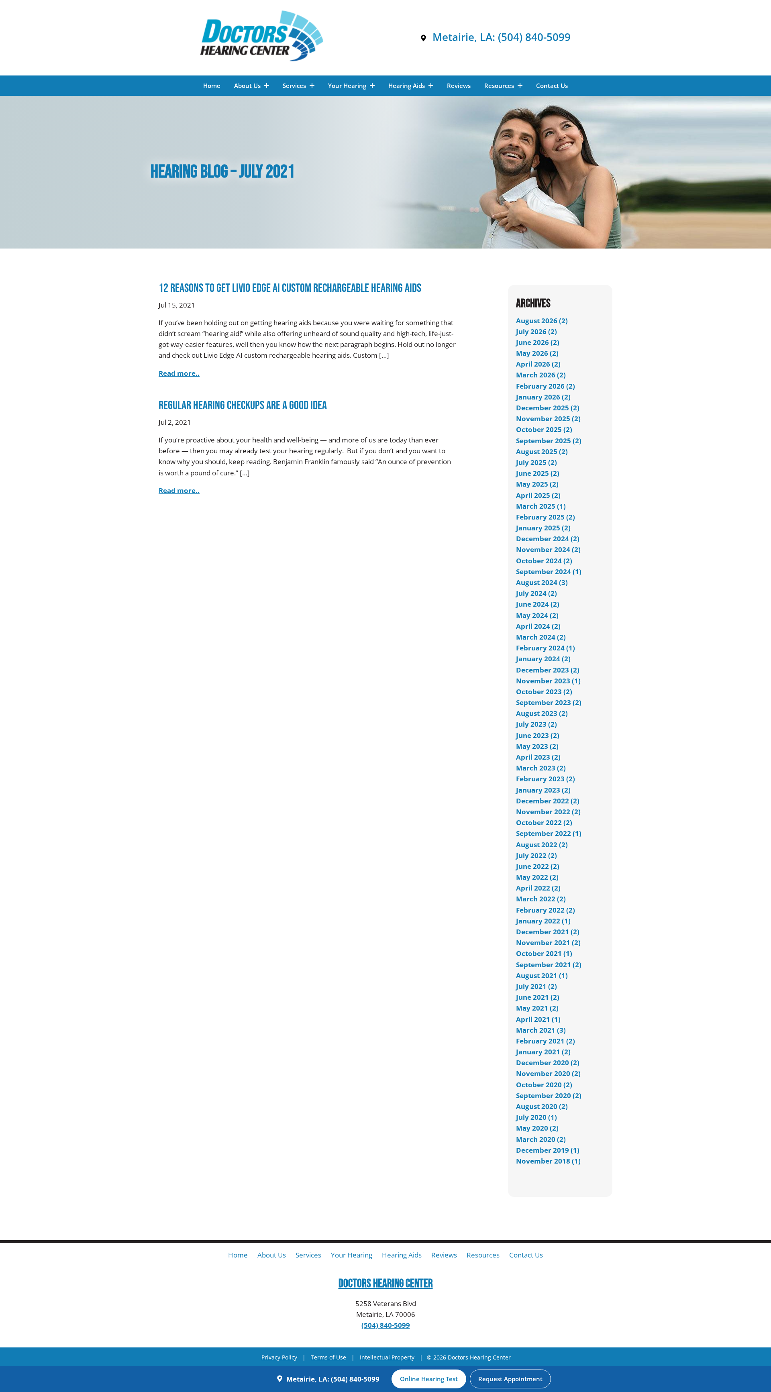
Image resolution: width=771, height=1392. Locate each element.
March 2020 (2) (541, 1139)
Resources (500, 86)
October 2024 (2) (544, 560)
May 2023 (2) (537, 746)
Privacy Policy (279, 1357)
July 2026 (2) (536, 331)
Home (211, 86)
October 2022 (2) (544, 822)
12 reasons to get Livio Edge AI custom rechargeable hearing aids (290, 288)
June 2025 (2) (537, 473)
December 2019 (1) (547, 1150)
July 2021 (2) (536, 986)
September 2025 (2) (548, 440)
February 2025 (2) (545, 517)
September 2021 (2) (548, 964)
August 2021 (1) (542, 975)
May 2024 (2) (537, 615)
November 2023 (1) (548, 680)
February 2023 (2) (545, 778)
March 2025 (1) (541, 506)
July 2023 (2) (536, 724)
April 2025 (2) (538, 495)
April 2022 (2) (538, 888)
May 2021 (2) (537, 1008)
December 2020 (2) (547, 1062)
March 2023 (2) (541, 767)
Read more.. (179, 373)
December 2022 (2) (547, 800)
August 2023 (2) (542, 713)
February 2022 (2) (545, 910)
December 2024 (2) (547, 538)
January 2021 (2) (543, 1051)
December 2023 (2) (547, 670)
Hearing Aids (407, 86)
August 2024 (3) (542, 582)
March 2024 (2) (541, 637)
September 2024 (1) (548, 571)
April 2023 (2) (538, 757)
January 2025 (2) (543, 527)
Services (295, 86)
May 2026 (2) (537, 353)
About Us (248, 86)
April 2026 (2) (538, 364)
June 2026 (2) (537, 342)
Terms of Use (328, 1357)
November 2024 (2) (548, 549)
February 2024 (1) (545, 647)
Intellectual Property (387, 1357)
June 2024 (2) (537, 604)
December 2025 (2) (547, 407)
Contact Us (552, 86)
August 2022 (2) (542, 844)
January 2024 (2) (543, 658)
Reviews (459, 86)
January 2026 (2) (543, 396)
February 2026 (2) (545, 386)
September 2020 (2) (548, 1095)
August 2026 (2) (542, 320)
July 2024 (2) (536, 593)
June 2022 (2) (537, 866)
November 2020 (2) (548, 1073)
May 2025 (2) (537, 484)
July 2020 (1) (536, 1117)
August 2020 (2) (542, 1106)
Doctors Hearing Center (386, 1284)
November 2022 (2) (548, 811)
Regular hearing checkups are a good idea (243, 405)
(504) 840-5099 (534, 37)
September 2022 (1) (548, 833)
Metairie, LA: (464, 37)
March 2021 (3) (541, 1030)
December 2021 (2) (547, 931)
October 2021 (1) (544, 953)
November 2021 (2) (548, 942)
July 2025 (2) (536, 462)
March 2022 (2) (541, 898)
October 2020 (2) (544, 1084)
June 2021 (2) (537, 997)
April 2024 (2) (538, 626)
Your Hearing (348, 86)
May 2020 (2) (537, 1128)
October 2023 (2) (544, 691)
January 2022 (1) (543, 920)
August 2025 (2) (542, 451)
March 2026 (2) (541, 374)
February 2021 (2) (545, 1041)
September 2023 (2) (548, 702)
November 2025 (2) (548, 418)
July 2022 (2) (536, 855)
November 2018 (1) (548, 1161)
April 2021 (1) (538, 1019)
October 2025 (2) (544, 429)
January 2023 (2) (543, 790)
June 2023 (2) (537, 735)
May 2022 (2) (537, 877)
